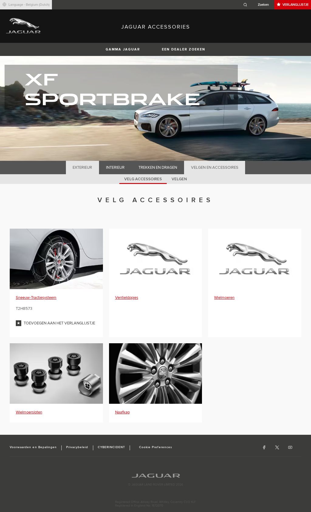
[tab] (82, 167)
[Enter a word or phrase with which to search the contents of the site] (257, 4)
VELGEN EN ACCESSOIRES (214, 167)
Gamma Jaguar (123, 49)
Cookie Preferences (155, 447)
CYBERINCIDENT (111, 447)
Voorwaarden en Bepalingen (33, 447)
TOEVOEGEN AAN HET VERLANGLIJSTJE (59, 323)
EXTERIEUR (82, 167)
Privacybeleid (77, 447)
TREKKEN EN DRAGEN (157, 167)
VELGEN (179, 179)
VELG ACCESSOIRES (143, 179)
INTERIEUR (115, 167)
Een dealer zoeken (183, 49)
